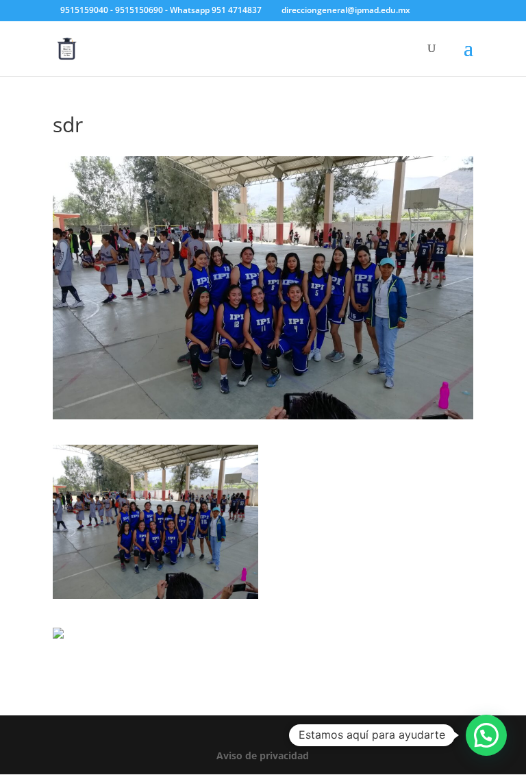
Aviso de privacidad (262, 755)
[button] (486, 735)
